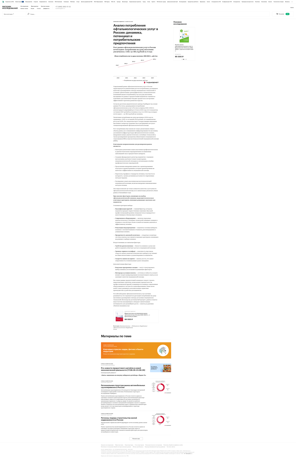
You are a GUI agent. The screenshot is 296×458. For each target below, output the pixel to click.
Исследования (24, 6)
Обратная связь (119, 445)
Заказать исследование (107, 445)
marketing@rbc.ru (60, 8)
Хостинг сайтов (171, 446)
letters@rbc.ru (189, 453)
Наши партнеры (129, 445)
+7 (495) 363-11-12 (63, 7)
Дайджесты (46, 8)
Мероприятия (34, 6)
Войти (292, 7)
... (292, 1)
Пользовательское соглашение (153, 445)
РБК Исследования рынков (110, 346)
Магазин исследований (10, 7)
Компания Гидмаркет (130, 311)
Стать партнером (139, 445)
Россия (115, 329)
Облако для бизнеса (138, 446)
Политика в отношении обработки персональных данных (116, 446)
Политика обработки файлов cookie (173, 445)
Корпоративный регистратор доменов (155, 446)
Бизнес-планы (24, 8)
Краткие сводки (45, 6)
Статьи (39, 8)
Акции (32, 8)
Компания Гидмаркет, (119, 21)
